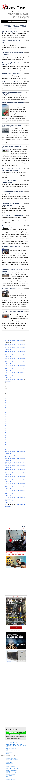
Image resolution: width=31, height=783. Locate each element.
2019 (6, 365)
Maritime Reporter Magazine (12, 768)
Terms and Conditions (11, 748)
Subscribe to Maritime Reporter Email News (16, 745)
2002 (6, 493)
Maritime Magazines (10, 774)
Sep (24, 344)
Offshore (15, 25)
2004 (6, 486)
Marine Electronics (10, 765)
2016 (6, 375)
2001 (6, 497)
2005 (6, 483)
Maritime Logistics (10, 771)
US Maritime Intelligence (11, 776)
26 (5, 442)
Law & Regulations (15, 28)
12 (5, 418)
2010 (6, 465)
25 (5, 441)
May (17, 340)
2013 (6, 455)
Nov (8, 345)
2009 (6, 469)
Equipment (16, 26)
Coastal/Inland (23, 25)
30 (5, 449)
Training (24, 26)
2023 (6, 351)
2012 (6, 458)
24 (5, 439)
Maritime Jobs (9, 762)
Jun (19, 340)
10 (5, 414)
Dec (10, 345)
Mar (13, 340)
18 (5, 428)
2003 (6, 490)
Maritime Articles (9, 752)
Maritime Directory (10, 778)
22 (5, 435)
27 (5, 444)
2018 (6, 368)
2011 (6, 462)
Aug (22, 340)
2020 (6, 361)
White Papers (9, 775)
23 (5, 437)
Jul (20, 340)
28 (5, 446)
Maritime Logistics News (11, 758)
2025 (6, 344)
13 (5, 419)
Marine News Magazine (11, 770)
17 (5, 426)
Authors (7, 753)
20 (5, 432)
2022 (6, 354)
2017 (6, 372)
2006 (6, 479)
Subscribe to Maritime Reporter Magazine (15, 742)
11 (5, 416)
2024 (6, 347)
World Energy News (10, 761)
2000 (6, 500)
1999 (6, 504)
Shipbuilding (6, 25)
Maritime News (9, 746)
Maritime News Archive (11, 750)
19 (5, 430)
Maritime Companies (10, 779)
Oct (6, 345)
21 (5, 434)
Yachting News (9, 763)
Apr (14, 340)
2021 (6, 358)
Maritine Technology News (12, 759)
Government (8, 26)
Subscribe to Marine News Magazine (14, 744)
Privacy (7, 749)
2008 (6, 472)
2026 (6, 340)
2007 (6, 476)
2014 (6, 451)
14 (5, 421)
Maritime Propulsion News (12, 766)
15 (5, 423)
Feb (10, 340)
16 (5, 425)
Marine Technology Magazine (12, 772)
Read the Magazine (15, 627)
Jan (8, 340)
